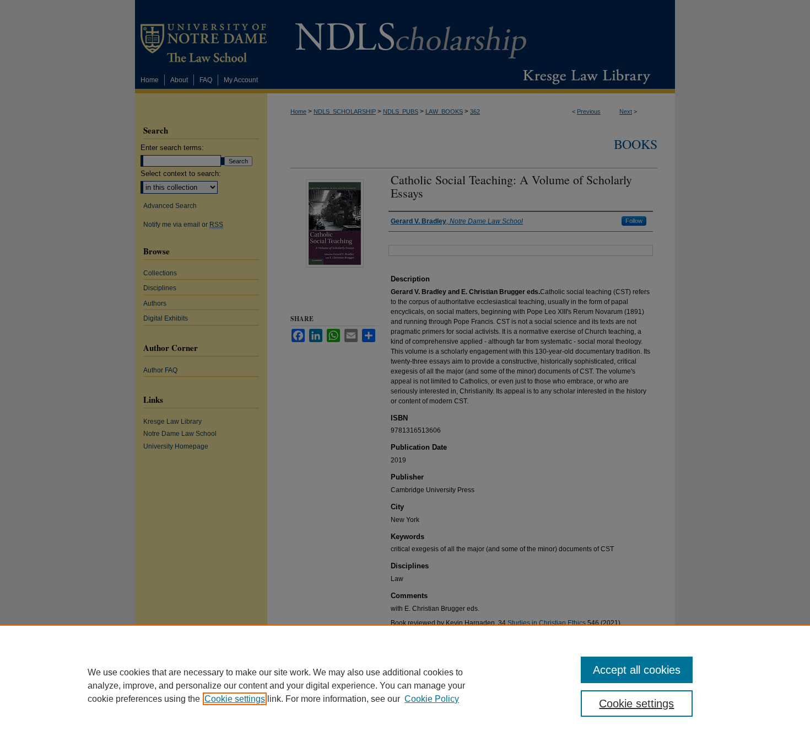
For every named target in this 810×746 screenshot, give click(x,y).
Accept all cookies (637, 670)
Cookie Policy (431, 699)
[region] (405, 685)
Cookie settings (234, 699)
